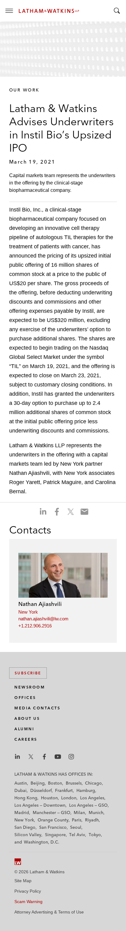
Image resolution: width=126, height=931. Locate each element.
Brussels (74, 783)
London (68, 798)
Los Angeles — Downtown (39, 805)
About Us (27, 718)
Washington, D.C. (41, 842)
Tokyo (95, 834)
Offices (25, 697)
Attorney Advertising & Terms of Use (49, 912)
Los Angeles (92, 798)
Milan (79, 812)
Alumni (24, 729)
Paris (76, 820)
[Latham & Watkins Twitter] (30, 756)
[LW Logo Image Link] (49, 11)
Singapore (55, 834)
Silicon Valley (27, 834)
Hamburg (85, 790)
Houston (49, 798)
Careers (25, 739)
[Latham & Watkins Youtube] (57, 756)
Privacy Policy (27, 891)
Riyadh (92, 820)
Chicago (93, 783)
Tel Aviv (77, 834)
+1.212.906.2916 (35, 625)
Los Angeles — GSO (88, 805)
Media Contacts (37, 708)
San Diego (24, 827)
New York (28, 612)
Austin (20, 783)
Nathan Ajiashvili (40, 603)
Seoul (75, 827)
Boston (55, 783)
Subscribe (28, 673)
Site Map (22, 880)
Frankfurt (64, 790)
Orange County (53, 820)
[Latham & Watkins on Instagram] (71, 756)
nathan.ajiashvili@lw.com (43, 618)
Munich (96, 812)
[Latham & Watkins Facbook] (44, 756)
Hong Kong (25, 798)
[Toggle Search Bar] (117, 11)
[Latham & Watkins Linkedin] (17, 756)
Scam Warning (28, 901)
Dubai (20, 790)
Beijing (38, 783)
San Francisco (53, 827)
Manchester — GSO (51, 812)
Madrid (21, 812)
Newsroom (29, 687)
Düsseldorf (41, 790)
